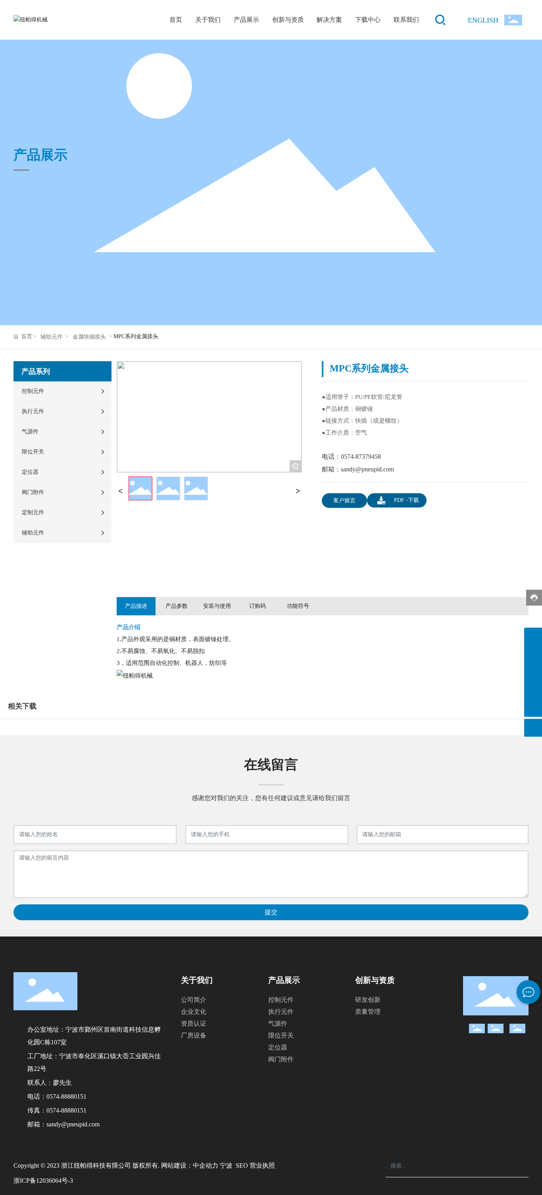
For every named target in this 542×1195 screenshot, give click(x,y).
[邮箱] (533, 672)
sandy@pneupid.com (367, 469)
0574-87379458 (361, 456)
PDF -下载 (406, 500)
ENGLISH (483, 20)
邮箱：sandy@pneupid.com (63, 1124)
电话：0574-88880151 (56, 1096)
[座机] (533, 636)
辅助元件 (51, 337)
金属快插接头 (89, 337)
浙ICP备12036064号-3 (43, 1180)
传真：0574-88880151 (56, 1110)
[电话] (533, 654)
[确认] (513, 1166)
